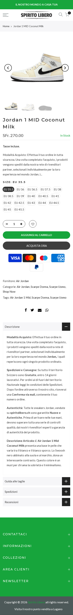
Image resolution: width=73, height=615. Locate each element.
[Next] (65, 68)
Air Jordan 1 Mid (20, 297)
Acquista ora (36, 245)
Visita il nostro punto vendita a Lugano (38, 609)
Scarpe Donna (39, 286)
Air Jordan (22, 281)
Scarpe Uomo (57, 286)
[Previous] (8, 68)
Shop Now (9, 291)
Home (6, 26)
